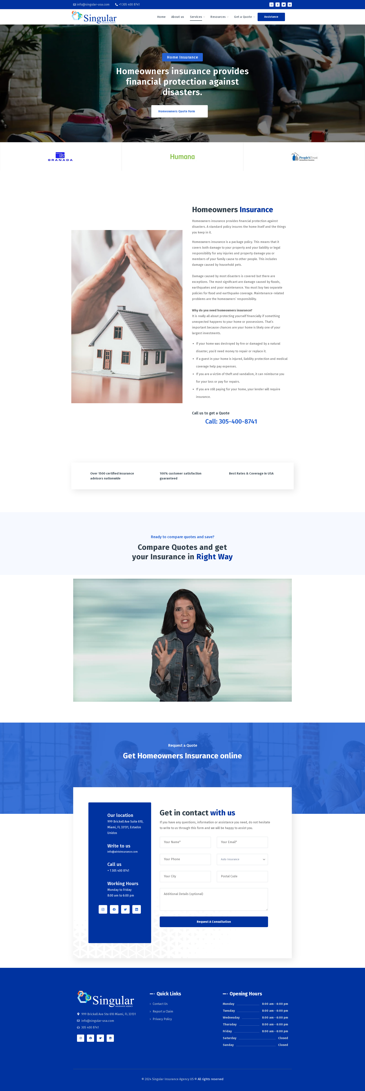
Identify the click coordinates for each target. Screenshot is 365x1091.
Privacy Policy (162, 1019)
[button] (271, 17)
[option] (61, 156)
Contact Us (160, 1004)
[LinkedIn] (136, 909)
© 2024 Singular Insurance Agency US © (183, 1079)
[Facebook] (114, 909)
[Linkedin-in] (290, 4)
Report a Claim (163, 1011)
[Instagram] (271, 4)
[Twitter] (284, 4)
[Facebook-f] (277, 4)
